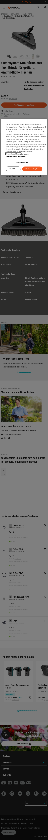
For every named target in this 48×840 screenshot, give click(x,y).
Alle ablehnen (13, 169)
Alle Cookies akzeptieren (32, 169)
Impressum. (22, 156)
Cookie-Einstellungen (22, 162)
